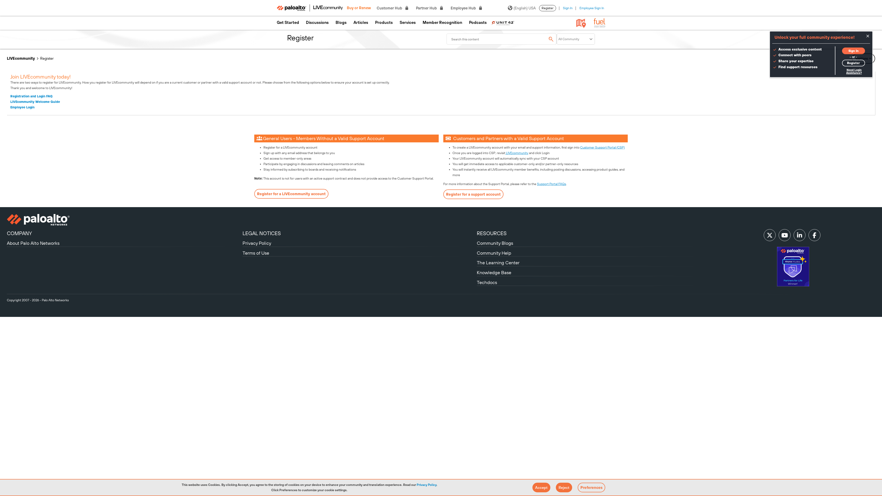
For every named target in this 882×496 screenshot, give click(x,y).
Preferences (591, 487)
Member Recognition (442, 22)
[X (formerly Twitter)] (770, 235)
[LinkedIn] (800, 235)
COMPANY (19, 233)
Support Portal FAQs (551, 184)
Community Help (494, 253)
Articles (360, 22)
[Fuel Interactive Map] (581, 23)
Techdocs (487, 282)
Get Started (288, 22)
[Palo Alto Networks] (124, 219)
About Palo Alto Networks (33, 243)
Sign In (568, 8)
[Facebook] (814, 235)
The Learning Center (498, 262)
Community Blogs (495, 243)
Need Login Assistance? (854, 71)
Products (384, 22)
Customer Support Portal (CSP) (602, 147)
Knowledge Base (494, 272)
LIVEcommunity (21, 58)
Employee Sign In (592, 8)
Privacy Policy (426, 485)
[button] (541, 487)
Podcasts (478, 22)
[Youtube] (785, 235)
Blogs (341, 22)
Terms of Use (256, 253)
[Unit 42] (502, 22)
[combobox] (502, 39)
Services (408, 22)
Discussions (317, 22)
